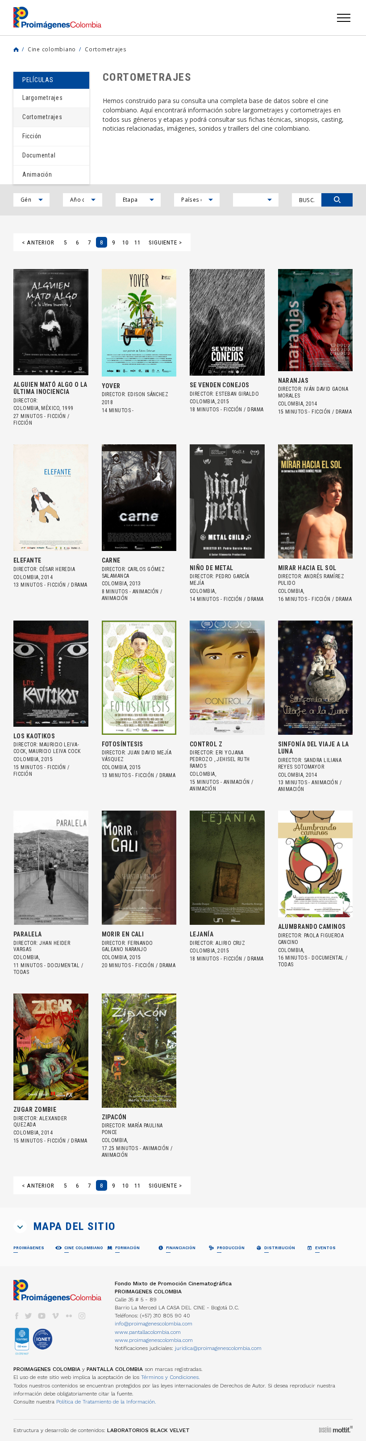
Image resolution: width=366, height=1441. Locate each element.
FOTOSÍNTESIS (122, 744)
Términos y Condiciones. (170, 1377)
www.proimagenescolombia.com (154, 1340)
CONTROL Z (206, 744)
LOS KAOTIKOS (34, 736)
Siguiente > (165, 242)
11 (137, 242)
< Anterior (38, 242)
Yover (111, 385)
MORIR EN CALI (123, 934)
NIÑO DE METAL (211, 567)
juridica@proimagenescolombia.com (218, 1348)
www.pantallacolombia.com (148, 1332)
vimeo (55, 1316)
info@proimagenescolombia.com (153, 1324)
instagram (82, 1316)
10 (125, 242)
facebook (16, 1316)
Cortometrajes (106, 49)
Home (16, 49)
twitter (28, 1316)
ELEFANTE (27, 560)
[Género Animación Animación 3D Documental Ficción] (31, 200)
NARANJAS (293, 380)
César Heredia (57, 569)
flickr (68, 1316)
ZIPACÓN (114, 1117)
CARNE (111, 560)
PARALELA (27, 934)
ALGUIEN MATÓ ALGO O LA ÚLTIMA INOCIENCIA (50, 388)
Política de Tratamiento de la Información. (106, 1402)
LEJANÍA (201, 934)
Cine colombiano (52, 49)
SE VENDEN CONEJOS (220, 385)
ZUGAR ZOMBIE (34, 1109)
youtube (41, 1316)
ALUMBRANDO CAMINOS (312, 926)
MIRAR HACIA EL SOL (307, 567)
